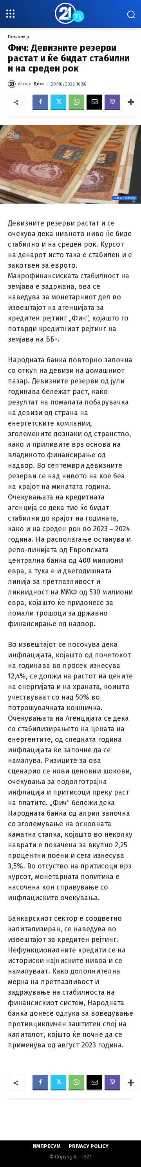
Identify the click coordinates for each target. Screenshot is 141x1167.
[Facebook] (40, 102)
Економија (18, 37)
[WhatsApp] (76, 102)
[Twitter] (58, 102)
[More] (131, 102)
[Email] (94, 102)
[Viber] (112, 102)
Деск (39, 84)
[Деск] (13, 84)
